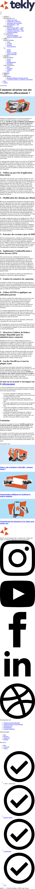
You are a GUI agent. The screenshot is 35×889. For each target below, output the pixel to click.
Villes (5, 38)
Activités (6, 56)
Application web (7, 726)
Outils (5, 74)
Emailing (5, 739)
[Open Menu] (1, 13)
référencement (8, 384)
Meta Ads (6, 736)
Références (6, 73)
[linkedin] (17, 682)
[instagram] (17, 575)
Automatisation (7, 727)
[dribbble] (17, 718)
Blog (4, 81)
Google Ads (6, 738)
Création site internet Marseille (11, 723)
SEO (4, 735)
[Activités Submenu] (10, 56)
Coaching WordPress (9, 729)
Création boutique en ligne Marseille (13, 724)
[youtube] (17, 611)
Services (6, 16)
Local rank (6, 747)
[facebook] (17, 647)
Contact (5, 748)
